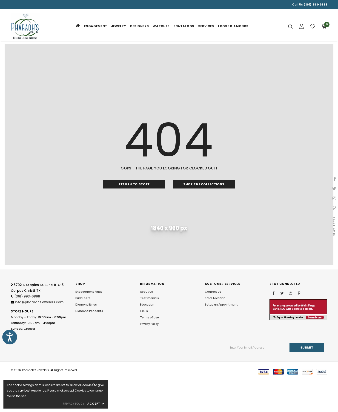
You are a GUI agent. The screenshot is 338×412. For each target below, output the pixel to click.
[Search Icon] (290, 26)
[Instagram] (290, 293)
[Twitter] (282, 293)
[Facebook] (273, 293)
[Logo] (25, 26)
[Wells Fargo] (298, 310)
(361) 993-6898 (27, 296)
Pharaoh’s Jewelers (35, 370)
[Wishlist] (312, 26)
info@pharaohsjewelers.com (39, 302)
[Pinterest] (299, 293)
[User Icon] (301, 26)
